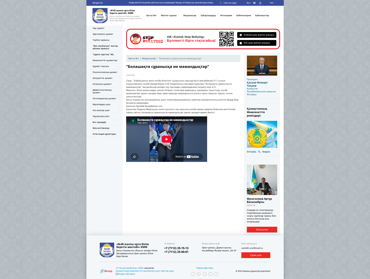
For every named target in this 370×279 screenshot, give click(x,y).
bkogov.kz (97, 2)
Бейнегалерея (243, 15)
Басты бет (151, 15)
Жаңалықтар (189, 15)
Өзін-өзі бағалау (101, 128)
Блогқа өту (262, 229)
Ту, (259, 151)
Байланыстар (262, 15)
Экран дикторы (204, 268)
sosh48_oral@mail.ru (252, 248)
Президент (252, 79)
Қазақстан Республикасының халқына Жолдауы (261, 91)
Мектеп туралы (169, 15)
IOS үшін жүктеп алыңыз (257, 43)
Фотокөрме (226, 15)
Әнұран (266, 151)
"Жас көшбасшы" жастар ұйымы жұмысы (105, 47)
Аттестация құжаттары (104, 134)
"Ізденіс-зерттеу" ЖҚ (103, 54)
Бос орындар (99, 122)
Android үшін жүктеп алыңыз (259, 35)
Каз (271, 3)
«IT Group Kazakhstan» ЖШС (130, 268)
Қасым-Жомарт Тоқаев (257, 84)
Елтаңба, (252, 151)
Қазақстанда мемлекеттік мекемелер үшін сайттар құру (145, 271)
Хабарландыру (208, 15)
